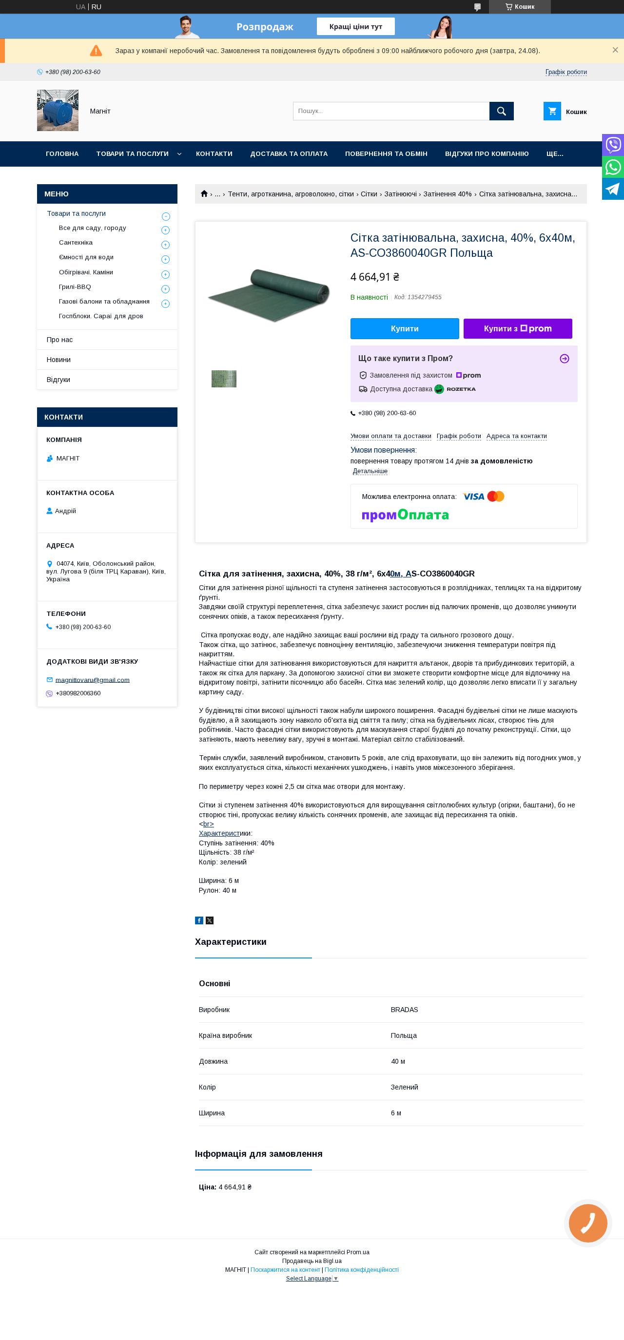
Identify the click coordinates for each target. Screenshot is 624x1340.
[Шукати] (501, 111)
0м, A (400, 573)
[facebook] (199, 922)
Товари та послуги (132, 153)
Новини (59, 360)
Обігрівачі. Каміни (86, 272)
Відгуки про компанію (487, 153)
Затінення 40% (448, 194)
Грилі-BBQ (75, 286)
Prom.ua (358, 1252)
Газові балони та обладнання (104, 301)
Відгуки (58, 379)
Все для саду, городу (92, 227)
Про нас (60, 340)
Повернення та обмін (386, 153)
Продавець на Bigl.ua (312, 1261)
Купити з (501, 329)
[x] (210, 922)
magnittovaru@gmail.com (93, 679)
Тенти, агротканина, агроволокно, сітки (291, 194)
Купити (405, 329)
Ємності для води (86, 257)
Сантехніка (76, 242)
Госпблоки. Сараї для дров (101, 316)
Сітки (369, 194)
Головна (62, 153)
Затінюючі (401, 194)
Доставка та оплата (289, 153)
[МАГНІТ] (57, 129)
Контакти (214, 153)
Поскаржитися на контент (285, 1269)
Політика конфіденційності (362, 1269)
